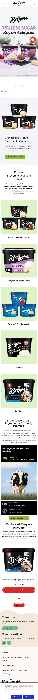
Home (2, 91)
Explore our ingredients (19, 518)
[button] (3, 4)
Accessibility (6, 674)
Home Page (6, 657)
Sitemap (4, 660)
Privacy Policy (16, 687)
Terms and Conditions (9, 670)
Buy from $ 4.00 (19, 590)
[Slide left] (15, 598)
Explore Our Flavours (15, 157)
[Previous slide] (15, 86)
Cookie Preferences (15, 689)
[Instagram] (4, 643)
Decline (28, 697)
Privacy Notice (22, 670)
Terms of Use (9, 687)
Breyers (7, 91)
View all (19, 605)
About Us (27, 657)
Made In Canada (16, 657)
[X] (9, 643)
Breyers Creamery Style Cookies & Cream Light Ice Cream (19, 580)
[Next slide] (23, 86)
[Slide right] (23, 598)
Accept (16, 697)
